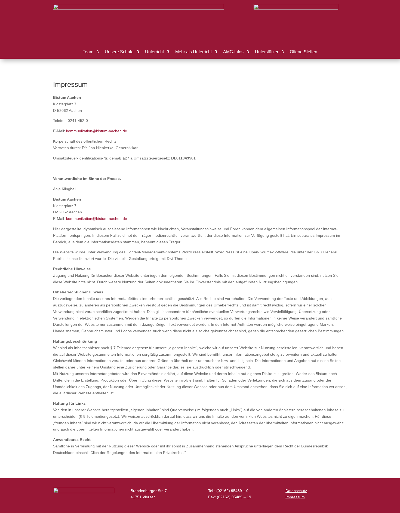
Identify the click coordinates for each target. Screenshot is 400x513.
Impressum (295, 497)
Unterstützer (266, 52)
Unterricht (154, 52)
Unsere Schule (119, 52)
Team (88, 52)
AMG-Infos (233, 52)
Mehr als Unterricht (193, 52)
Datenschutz (296, 491)
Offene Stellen (303, 52)
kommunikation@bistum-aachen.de (96, 131)
